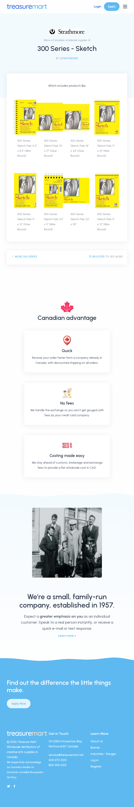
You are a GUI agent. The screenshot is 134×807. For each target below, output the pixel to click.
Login (97, 6)
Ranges (111, 754)
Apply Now (18, 703)
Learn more (66, 635)
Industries (97, 754)
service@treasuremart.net (66, 755)
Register (98, 256)
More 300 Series (25, 256)
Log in (94, 760)
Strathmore (69, 58)
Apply (112, 6)
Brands (95, 747)
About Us (97, 741)
